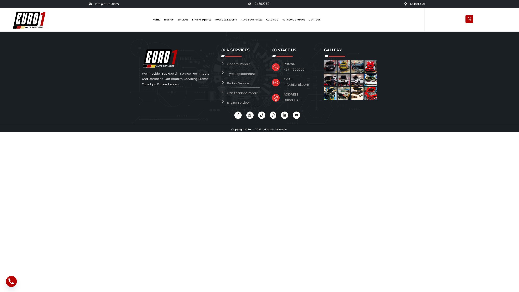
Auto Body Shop (251, 19)
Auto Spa (272, 19)
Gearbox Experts (226, 19)
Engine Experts (201, 19)
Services (182, 19)
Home (156, 19)
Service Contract (293, 19)
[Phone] (11, 281)
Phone (289, 64)
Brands (169, 19)
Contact (314, 19)
